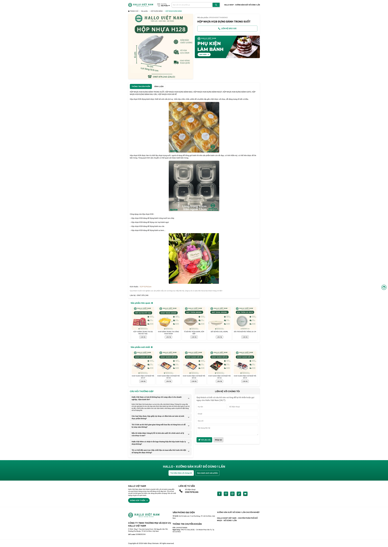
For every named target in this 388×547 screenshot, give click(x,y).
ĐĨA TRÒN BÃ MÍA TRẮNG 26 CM (219, 332)
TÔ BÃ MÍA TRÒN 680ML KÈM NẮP (168, 333)
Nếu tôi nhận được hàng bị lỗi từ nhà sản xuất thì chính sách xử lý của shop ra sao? (158, 434)
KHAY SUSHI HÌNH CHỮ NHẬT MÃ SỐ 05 (143, 377)
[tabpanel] (194, 194)
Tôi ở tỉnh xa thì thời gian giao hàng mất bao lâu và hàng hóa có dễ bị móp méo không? (159, 426)
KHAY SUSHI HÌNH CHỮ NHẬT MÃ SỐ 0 (245, 377)
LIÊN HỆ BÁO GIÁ (229, 28)
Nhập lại (218, 440)
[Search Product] (216, 5)
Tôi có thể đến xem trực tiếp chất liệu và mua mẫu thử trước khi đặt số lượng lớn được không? (159, 451)
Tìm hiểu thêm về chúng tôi (181, 473)
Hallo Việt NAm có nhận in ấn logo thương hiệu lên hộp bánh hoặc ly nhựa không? (159, 443)
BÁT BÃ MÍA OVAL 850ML (194, 332)
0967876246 (191, 492)
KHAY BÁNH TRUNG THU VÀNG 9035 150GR (143, 333)
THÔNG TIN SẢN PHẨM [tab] (141, 86)
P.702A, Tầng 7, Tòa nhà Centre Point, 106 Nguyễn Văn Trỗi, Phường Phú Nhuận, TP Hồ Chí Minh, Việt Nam (148, 530)
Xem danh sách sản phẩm (207, 473)
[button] (255, 323)
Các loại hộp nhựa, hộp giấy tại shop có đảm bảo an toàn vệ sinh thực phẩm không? (158, 417)
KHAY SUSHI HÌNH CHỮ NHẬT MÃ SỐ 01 (219, 377)
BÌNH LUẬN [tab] (158, 86)
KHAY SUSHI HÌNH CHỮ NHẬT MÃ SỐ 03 (168, 377)
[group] (160, 46)
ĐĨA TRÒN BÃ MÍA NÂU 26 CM (245, 332)
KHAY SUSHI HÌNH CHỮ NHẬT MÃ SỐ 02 (194, 377)
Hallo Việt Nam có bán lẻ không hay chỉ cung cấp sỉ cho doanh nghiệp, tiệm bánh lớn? (157, 398)
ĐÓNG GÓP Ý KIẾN (137, 500)
